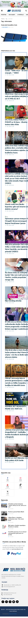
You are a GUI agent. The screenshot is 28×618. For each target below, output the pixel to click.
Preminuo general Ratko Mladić (16, 511)
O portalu (20, 14)
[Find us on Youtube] (13, 601)
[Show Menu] (2, 10)
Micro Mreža (5, 27)
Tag (6, 18)
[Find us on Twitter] (10, 601)
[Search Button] (26, 10)
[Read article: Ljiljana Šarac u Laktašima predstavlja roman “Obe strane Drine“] (4, 519)
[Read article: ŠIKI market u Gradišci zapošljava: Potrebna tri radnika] (4, 527)
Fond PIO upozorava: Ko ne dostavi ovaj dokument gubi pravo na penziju (17, 533)
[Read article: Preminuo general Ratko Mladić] (4, 513)
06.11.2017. (11, 27)
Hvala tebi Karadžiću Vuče (9, 25)
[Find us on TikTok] (17, 601)
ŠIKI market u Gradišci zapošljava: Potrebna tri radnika (17, 526)
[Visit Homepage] (14, 10)
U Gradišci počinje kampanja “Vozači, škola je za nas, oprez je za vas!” (17, 505)
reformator (10, 18)
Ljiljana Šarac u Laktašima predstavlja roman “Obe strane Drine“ (16, 519)
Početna (3, 14)
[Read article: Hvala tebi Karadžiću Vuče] (14, 35)
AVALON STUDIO (13, 613)
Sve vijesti (12, 14)
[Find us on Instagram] (6, 601)
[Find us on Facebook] (2, 601)
